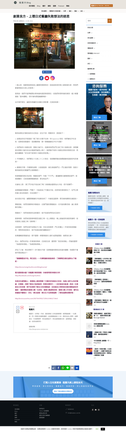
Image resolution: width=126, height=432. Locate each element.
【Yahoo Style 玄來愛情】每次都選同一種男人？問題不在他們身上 (102, 292)
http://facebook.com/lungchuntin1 (27, 276)
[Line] (67, 367)
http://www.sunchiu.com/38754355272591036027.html (36, 298)
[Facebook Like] (53, 367)
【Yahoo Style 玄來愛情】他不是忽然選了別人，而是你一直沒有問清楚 (102, 271)
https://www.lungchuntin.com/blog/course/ (31, 267)
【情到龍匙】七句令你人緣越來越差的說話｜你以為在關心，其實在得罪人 (102, 261)
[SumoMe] (77, 367)
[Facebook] (58, 367)
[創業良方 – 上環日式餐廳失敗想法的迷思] (44, 46)
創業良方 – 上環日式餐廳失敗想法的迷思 (41, 16)
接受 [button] (103, 429)
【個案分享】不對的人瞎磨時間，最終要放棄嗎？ (99, 334)
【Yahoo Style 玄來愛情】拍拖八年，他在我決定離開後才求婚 (102, 250)
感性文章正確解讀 (44, 415)
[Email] (72, 367)
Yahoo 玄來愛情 (44, 411)
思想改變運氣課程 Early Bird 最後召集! (99, 326)
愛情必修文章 (43, 413)
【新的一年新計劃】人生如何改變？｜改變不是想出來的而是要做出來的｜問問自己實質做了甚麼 (99, 353)
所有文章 (15, 21)
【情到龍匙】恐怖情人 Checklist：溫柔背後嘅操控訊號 (103, 282)
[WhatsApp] (63, 367)
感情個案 (41, 417)
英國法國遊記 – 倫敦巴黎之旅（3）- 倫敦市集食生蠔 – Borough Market (99, 317)
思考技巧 (41, 408)
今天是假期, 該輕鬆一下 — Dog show (99, 343)
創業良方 (21, 21)
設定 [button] (97, 429)
